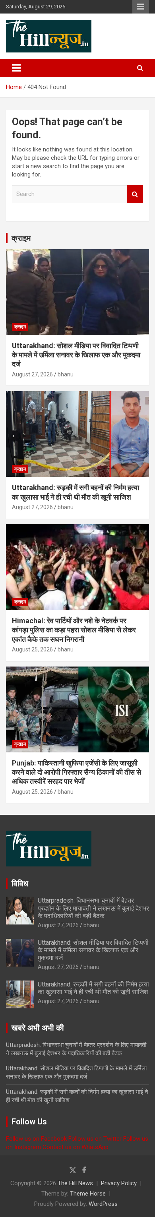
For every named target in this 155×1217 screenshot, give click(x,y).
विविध (20, 883)
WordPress (103, 1203)
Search (135, 194)
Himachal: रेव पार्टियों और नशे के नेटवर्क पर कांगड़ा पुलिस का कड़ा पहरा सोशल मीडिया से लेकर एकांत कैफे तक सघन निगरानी (74, 629)
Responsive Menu (140, 7)
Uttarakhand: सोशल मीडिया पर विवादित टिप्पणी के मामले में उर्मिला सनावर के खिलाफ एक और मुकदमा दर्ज (76, 354)
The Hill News (75, 1183)
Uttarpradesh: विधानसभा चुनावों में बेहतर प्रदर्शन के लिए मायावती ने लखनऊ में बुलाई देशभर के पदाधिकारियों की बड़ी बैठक (93, 908)
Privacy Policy (119, 1183)
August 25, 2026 (32, 649)
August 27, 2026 (32, 374)
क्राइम (21, 238)
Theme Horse (88, 1193)
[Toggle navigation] (16, 68)
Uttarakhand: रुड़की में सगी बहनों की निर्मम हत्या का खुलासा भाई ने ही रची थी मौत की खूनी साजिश (93, 988)
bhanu (66, 374)
